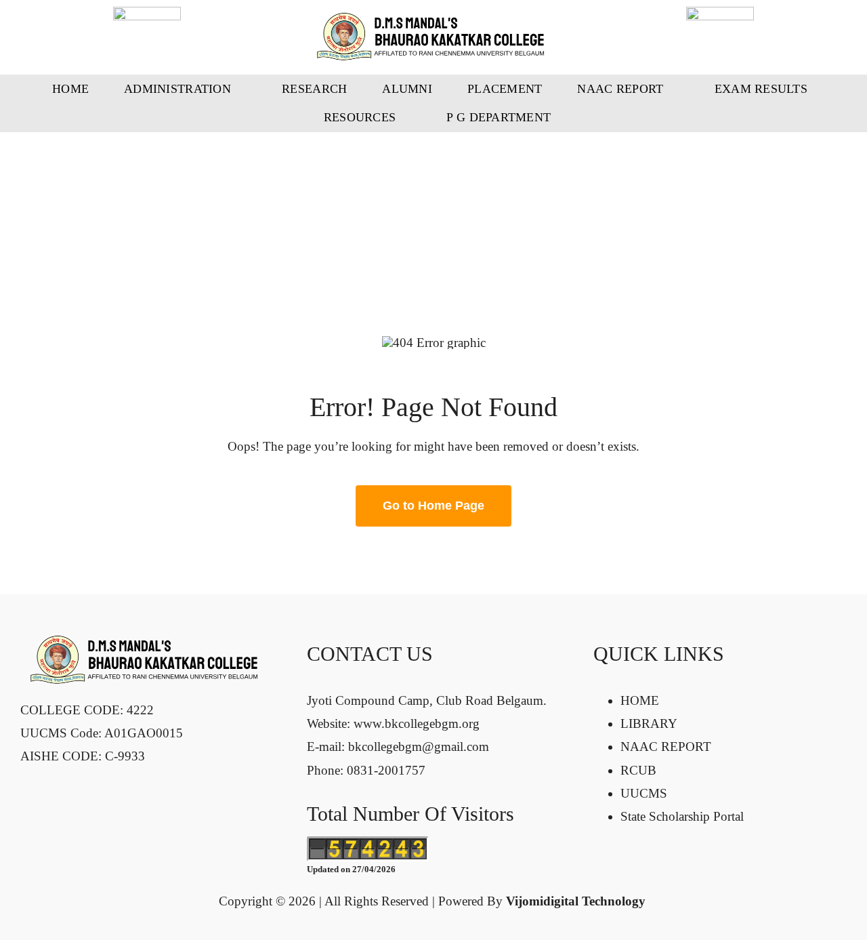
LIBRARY (648, 723)
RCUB (638, 770)
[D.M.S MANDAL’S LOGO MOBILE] (433, 19)
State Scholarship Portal (682, 816)
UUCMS (643, 793)
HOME (639, 700)
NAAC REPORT (665, 746)
